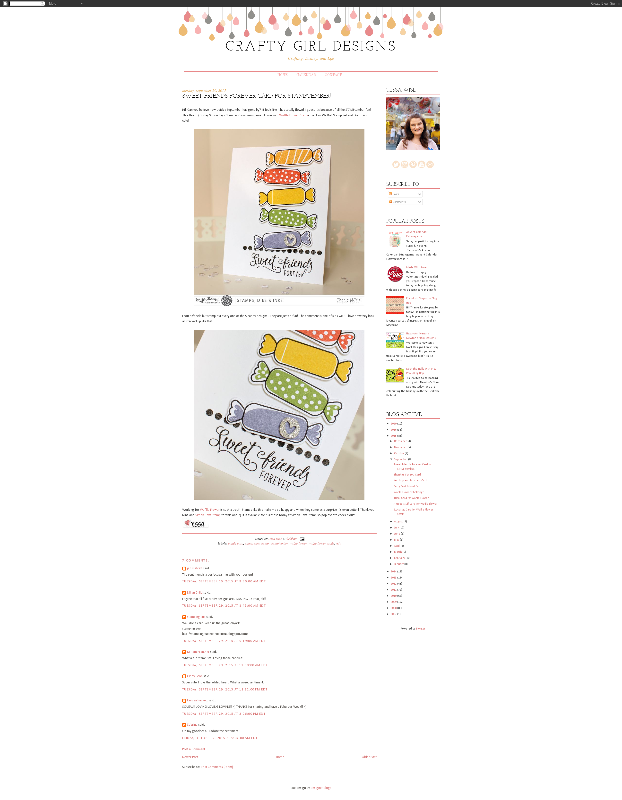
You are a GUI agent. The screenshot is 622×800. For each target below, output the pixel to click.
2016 (394, 429)
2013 (394, 577)
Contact (333, 75)
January (399, 564)
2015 (394, 435)
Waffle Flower (210, 510)
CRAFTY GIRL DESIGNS (311, 47)
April (397, 546)
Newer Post (190, 757)
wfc (338, 543)
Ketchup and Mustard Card (410, 480)
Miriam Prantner (198, 652)
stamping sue (196, 617)
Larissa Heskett (197, 700)
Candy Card (235, 543)
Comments (399, 202)
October (399, 453)
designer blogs (321, 788)
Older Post (369, 757)
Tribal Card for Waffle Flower (411, 498)
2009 (394, 602)
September (401, 459)
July (396, 527)
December (400, 441)
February (400, 558)
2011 (394, 589)
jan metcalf (194, 568)
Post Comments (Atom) (217, 767)
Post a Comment (193, 749)
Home (282, 75)
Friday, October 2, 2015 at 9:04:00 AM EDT (220, 738)
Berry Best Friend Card (407, 486)
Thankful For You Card (407, 474)
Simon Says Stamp (208, 515)
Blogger (420, 628)
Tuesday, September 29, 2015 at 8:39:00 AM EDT (224, 581)
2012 (394, 583)
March (398, 552)
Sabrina (192, 725)
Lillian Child (195, 593)
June (397, 533)
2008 (394, 608)
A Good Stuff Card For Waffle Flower (415, 503)
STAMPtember (279, 543)
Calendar (306, 75)
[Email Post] (301, 538)
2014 (394, 571)
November (400, 447)
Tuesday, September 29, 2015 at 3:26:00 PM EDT (224, 714)
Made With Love (416, 267)
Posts (395, 194)
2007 (394, 614)
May (397, 539)
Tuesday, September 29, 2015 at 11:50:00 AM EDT (225, 665)
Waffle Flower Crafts (293, 115)
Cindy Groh (195, 676)
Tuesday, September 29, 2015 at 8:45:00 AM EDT (224, 606)
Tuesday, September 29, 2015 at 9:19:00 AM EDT (224, 641)
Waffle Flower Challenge (409, 492)
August (399, 521)
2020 (394, 423)
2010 (394, 596)
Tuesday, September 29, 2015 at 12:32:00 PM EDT (225, 689)
